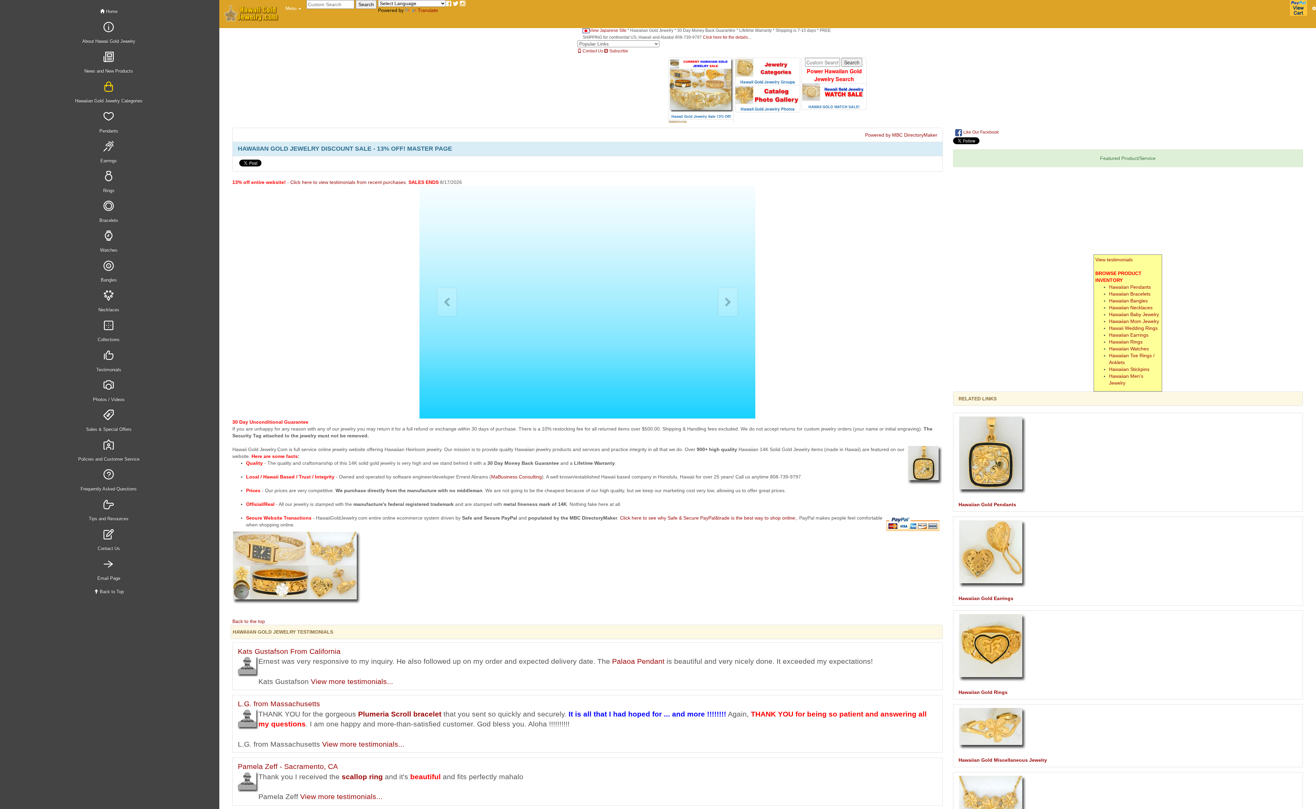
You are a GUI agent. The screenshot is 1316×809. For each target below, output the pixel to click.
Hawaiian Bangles (1128, 300)
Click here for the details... (727, 37)
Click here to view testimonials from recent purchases (348, 182)
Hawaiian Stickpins (1129, 369)
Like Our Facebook (980, 132)
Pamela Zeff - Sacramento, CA (288, 766)
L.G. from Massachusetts (279, 704)
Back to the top (248, 621)
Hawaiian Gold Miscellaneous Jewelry (1003, 760)
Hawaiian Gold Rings (983, 692)
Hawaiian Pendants (1130, 287)
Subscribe (618, 51)
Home (111, 11)
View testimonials (1114, 259)
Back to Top (111, 591)
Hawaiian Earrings (1128, 335)
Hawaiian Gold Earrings (986, 598)
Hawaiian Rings (1126, 342)
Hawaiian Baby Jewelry (1134, 314)
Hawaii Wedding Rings (1133, 328)
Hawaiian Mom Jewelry (1134, 321)
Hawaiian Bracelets (1129, 294)
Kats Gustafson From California (289, 651)
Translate (428, 10)
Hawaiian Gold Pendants (987, 504)
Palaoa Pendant (638, 661)
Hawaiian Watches (1129, 348)
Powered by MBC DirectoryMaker (901, 135)
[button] (293, 8)
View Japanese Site (607, 30)
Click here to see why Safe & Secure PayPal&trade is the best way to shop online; (708, 518)
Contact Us (592, 51)
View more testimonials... (352, 681)
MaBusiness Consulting (516, 477)
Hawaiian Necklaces (1131, 307)
